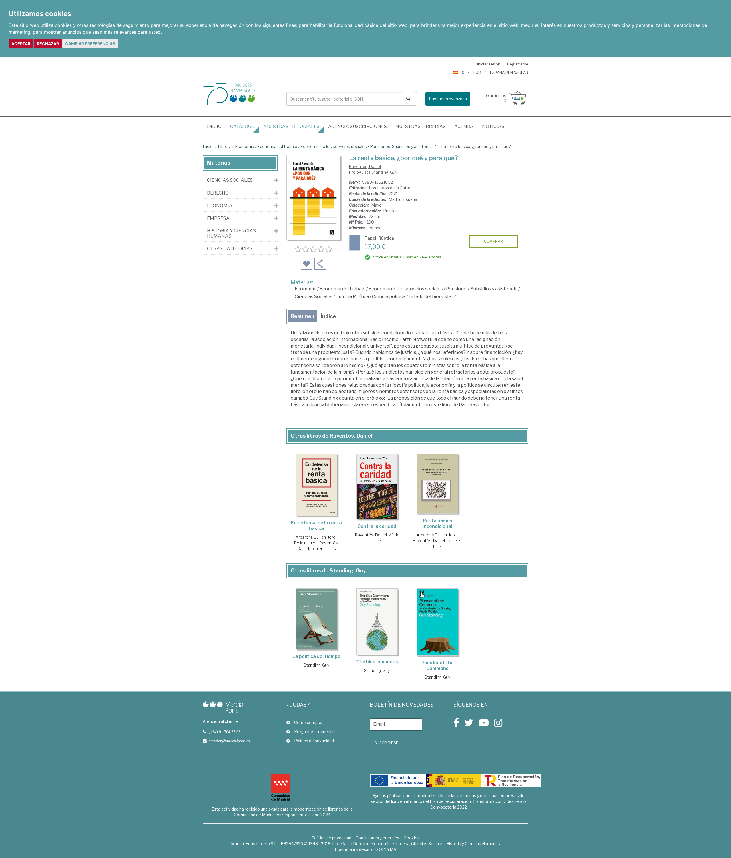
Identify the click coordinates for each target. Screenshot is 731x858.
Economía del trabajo (277, 146)
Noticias (493, 126)
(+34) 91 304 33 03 (224, 732)
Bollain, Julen (306, 542)
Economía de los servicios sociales (333, 146)
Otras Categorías (230, 248)
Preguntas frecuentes (315, 731)
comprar (493, 241)
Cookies (412, 837)
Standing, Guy (384, 172)
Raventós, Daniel (365, 166)
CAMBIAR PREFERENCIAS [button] (90, 43)
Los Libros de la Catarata (393, 187)
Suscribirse (386, 743)
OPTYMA (387, 849)
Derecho (218, 193)
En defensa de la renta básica (316, 525)
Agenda (463, 126)
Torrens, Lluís (323, 548)
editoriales (291, 126)
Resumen (302, 316)
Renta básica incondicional (437, 523)
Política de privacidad (314, 740)
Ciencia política (388, 296)
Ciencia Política (352, 296)
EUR (477, 72)
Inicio (216, 126)
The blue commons (377, 662)
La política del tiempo (316, 656)
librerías (420, 126)
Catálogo (242, 126)
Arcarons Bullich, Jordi (316, 537)
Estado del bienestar (431, 296)
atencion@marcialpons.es (229, 741)
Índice (328, 316)
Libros (224, 146)
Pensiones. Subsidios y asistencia (402, 146)
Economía (244, 146)
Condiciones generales (377, 837)
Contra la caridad (377, 526)
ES (462, 72)
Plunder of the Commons (437, 665)
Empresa (218, 218)
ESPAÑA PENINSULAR (509, 72)
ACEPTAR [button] (20, 43)
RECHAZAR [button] (48, 43)
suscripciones (357, 126)
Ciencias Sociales (313, 296)
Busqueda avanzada (448, 98)
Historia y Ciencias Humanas (231, 233)
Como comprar (308, 722)
